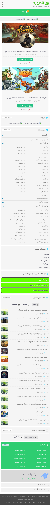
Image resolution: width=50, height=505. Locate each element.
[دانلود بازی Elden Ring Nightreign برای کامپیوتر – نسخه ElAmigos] (4, 338)
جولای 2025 (19, 451)
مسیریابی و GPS (41, 232)
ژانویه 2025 (41, 459)
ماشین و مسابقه (41, 185)
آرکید (45, 147)
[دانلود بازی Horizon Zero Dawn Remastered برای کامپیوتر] (4, 385)
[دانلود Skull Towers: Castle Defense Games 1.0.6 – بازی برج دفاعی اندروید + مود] (27, 48)
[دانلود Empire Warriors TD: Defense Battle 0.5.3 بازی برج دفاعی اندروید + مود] (27, 92)
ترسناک (21, 163)
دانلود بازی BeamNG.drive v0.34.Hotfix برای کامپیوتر (32, 365)
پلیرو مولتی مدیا (18, 216)
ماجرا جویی (19, 182)
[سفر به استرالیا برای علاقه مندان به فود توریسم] (4, 354)
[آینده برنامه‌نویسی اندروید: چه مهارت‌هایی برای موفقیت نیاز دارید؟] (4, 377)
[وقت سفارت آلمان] (4, 417)
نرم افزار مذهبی (18, 235)
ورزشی (44, 195)
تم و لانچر (43, 219)
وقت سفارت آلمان (41, 412)
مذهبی (44, 229)
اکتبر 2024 (19, 463)
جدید (34, 304)
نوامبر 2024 (41, 463)
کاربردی (44, 226)
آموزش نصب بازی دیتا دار (39, 139)
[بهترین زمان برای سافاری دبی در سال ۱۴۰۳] (4, 362)
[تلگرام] (23, 11)
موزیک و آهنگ (19, 232)
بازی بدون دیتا (42, 157)
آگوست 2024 (18, 467)
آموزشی (44, 135)
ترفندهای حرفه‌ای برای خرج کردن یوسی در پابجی (32, 341)
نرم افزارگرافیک (41, 242)
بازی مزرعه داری (41, 160)
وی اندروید (30, 496)
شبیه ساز (20, 176)
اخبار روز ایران (44, 267)
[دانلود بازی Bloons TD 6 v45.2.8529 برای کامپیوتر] (4, 393)
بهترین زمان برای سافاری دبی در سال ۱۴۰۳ (33, 357)
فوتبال (44, 182)
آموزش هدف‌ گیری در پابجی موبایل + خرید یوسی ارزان (32, 318)
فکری (44, 179)
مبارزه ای (20, 185)
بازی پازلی (20, 157)
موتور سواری (42, 188)
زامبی (21, 172)
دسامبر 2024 (18, 459)
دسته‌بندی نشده (42, 198)
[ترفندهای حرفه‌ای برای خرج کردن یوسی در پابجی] (4, 346)
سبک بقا (44, 176)
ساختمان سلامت (44, 261)
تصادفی (14, 304)
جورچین (44, 169)
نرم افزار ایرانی (41, 235)
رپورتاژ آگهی (43, 202)
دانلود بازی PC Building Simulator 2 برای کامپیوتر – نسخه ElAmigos (32, 326)
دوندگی (44, 172)
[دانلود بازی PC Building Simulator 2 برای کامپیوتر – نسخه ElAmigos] (4, 330)
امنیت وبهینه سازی (41, 213)
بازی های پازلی (19, 160)
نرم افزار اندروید (41, 206)
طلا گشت (46, 254)
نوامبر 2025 (41, 451)
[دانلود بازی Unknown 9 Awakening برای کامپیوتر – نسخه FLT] (4, 409)
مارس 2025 (19, 455)
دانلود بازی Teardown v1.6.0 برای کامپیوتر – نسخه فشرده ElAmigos (32, 420)
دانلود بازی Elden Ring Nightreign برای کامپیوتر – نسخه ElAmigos (32, 334)
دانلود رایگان (23, 59)
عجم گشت (46, 257)
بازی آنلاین (22, 100)
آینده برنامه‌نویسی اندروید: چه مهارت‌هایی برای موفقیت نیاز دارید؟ (32, 373)
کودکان (21, 226)
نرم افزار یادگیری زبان (40, 238)
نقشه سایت (15, 502)
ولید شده (8, 502)
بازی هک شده (42, 163)
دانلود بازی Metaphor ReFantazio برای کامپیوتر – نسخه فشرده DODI (32, 396)
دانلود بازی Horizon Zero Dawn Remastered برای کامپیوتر (32, 381)
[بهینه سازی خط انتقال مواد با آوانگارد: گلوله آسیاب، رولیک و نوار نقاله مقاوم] (4, 315)
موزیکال (20, 188)
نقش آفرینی (42, 191)
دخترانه (21, 169)
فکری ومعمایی (19, 179)
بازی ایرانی (20, 153)
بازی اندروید (17, 54)
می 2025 (42, 455)
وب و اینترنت (19, 242)
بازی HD (20, 150)
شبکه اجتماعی (42, 223)
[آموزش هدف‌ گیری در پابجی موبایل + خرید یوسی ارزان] (4, 323)
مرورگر (21, 229)
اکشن (44, 150)
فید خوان (23, 502)
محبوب (25, 304)
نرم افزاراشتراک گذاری (16, 238)
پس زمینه (43, 216)
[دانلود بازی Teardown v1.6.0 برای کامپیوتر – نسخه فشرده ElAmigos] (4, 424)
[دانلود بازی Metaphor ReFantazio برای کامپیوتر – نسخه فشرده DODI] (4, 401)
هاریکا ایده (45, 264)
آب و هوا (43, 210)
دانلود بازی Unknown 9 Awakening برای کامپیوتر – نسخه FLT (32, 404)
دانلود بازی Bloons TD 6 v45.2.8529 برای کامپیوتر (32, 388)
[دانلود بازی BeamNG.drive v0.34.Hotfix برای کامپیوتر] (4, 370)
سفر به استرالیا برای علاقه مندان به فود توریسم (32, 349)
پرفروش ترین (29, 437)
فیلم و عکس (19, 223)
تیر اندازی (20, 166)
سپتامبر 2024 (41, 467)
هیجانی (21, 191)
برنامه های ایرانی (18, 213)
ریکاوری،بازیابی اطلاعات (16, 219)
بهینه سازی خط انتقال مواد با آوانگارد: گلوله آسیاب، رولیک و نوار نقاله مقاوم (32, 310)
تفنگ (45, 166)
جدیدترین (17, 437)
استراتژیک (26, 54)
